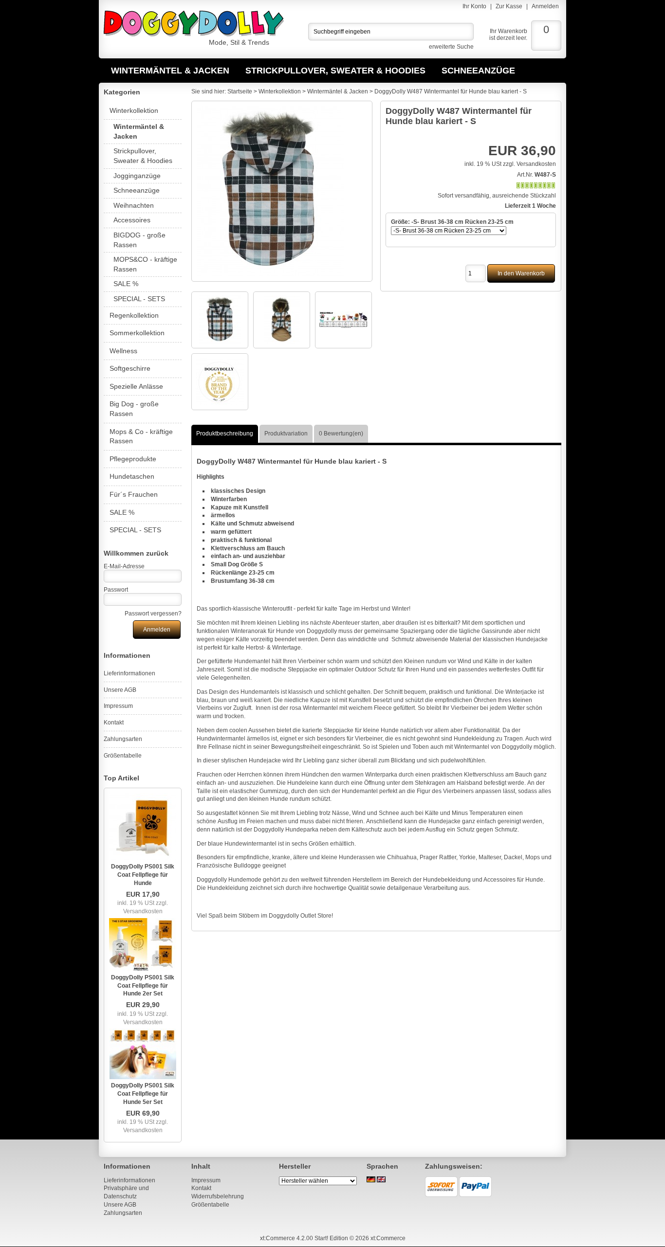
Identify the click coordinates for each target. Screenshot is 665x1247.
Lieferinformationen (129, 673)
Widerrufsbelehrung (217, 1196)
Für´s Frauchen (134, 494)
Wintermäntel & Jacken (170, 70)
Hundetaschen (132, 476)
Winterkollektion (134, 110)
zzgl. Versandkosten (145, 907)
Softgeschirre (130, 368)
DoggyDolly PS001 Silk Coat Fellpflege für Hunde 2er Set (142, 985)
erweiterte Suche (451, 46)
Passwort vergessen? (153, 613)
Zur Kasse (509, 6)
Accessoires (131, 220)
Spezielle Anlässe (136, 386)
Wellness (123, 351)
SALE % (125, 284)
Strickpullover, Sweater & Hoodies (335, 70)
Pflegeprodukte (133, 459)
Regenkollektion (134, 315)
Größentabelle (123, 755)
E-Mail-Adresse (124, 566)
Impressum (118, 706)
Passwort (116, 589)
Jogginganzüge (137, 176)
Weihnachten (133, 205)
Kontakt (114, 722)
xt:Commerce (388, 1238)
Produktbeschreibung (224, 433)
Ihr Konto (474, 6)
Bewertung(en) (341, 433)
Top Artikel (121, 778)
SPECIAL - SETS (139, 299)
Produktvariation (286, 433)
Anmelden (545, 6)
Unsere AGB (120, 690)
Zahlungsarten (123, 739)
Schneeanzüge (478, 70)
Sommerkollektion (137, 333)
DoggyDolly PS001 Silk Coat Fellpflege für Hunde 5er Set (142, 1093)
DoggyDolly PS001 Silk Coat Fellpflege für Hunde (142, 874)
